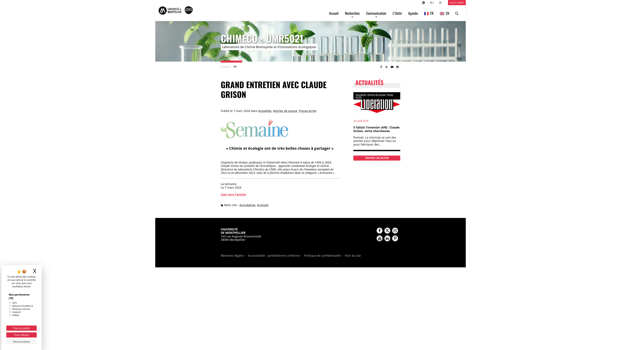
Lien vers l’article (233, 194)
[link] (381, 67)
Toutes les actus (377, 158)
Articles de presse (285, 111)
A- (442, 2)
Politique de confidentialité (322, 255)
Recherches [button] (352, 13)
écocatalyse (247, 205)
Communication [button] (376, 13)
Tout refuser (21, 335)
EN (447, 13)
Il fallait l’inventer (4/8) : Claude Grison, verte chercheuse (376, 129)
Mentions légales (232, 255)
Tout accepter (21, 328)
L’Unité (397, 13)
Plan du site (353, 255)
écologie (262, 205)
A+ (433, 2)
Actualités (265, 111)
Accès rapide (457, 2)
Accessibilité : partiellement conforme (274, 255)
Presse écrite (307, 111)
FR (431, 13)
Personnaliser (21, 342)
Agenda (413, 13)
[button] (392, 67)
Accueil (333, 13)
